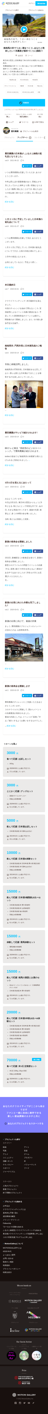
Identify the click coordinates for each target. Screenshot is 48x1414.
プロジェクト (9, 137)
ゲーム (26, 1154)
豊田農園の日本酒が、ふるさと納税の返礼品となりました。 (23, 155)
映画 (4, 1147)
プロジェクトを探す (12, 10)
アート (26, 1147)
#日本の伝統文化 (13, 92)
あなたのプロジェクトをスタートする (25, 1123)
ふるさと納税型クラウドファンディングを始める (22, 1230)
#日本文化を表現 (28, 92)
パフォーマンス (30, 1164)
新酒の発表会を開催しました (18, 541)
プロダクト (28, 1157)
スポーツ (6, 1168)
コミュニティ (8, 1157)
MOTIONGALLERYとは (12, 1248)
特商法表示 (7, 1272)
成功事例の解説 (9, 1216)
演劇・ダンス (8, 1161)
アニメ (5, 1154)
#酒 (39, 92)
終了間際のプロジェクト (12, 1192)
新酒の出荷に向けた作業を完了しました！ (23, 604)
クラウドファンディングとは (14, 1209)
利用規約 (6, 1265)
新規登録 (42, 3)
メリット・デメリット (11, 1219)
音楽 (25, 1150)
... (29, 460)
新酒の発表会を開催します (17, 685)
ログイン (32, 3)
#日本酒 (30, 86)
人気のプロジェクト (11, 1185)
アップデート (24, 137)
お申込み (6, 1205)
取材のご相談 (8, 1261)
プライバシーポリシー (11, 1268)
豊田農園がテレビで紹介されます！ (21, 432)
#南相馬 (35, 79)
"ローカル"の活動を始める (13, 1226)
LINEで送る (39, 122)
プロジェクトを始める (36, 10)
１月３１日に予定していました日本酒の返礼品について (24, 220)
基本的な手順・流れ (10, 1212)
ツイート (25, 122)
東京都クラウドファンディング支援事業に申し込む (23, 1233)
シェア (11, 122)
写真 (4, 1150)
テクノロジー (8, 1164)
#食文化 (39, 86)
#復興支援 (12, 79)
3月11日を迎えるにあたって (18, 482)
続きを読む (9, 201)
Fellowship (7, 1223)
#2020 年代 (7, 1251)
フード (30, 55)
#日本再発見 (24, 79)
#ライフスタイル (10, 86)
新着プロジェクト (10, 1189)
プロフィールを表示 (30, 131)
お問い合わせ (8, 1258)
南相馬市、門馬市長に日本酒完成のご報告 (23, 347)
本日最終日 (10, 284)
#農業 (22, 86)
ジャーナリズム (9, 1171)
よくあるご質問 (9, 1255)
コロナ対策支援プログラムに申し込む (18, 1237)
